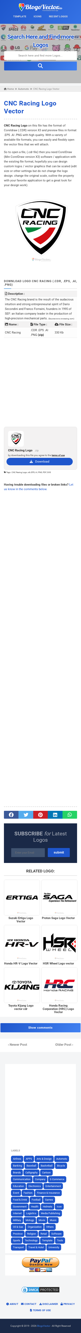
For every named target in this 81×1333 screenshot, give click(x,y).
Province (18, 1233)
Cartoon (46, 1172)
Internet (17, 1213)
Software (56, 1233)
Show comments (40, 1027)
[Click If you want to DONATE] (40, 1271)
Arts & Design (44, 1158)
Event (16, 1192)
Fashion (28, 1192)
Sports (16, 1240)
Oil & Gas (18, 1226)
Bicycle (61, 1165)
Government (20, 1206)
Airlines (17, 1158)
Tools (60, 1240)
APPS (29, 1158)
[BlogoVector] (40, 10)
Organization (35, 1226)
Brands (17, 1172)
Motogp (30, 1220)
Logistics (31, 1213)
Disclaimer (50, 1304)
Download (41, 461)
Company (40, 1179)
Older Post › (64, 1045)
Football (36, 1199)
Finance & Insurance (48, 1192)
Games (49, 1199)
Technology (31, 1240)
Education (18, 1186)
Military (17, 1220)
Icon (59, 1206)
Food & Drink (20, 1199)
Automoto (61, 1158)
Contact (30, 1304)
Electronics (35, 1186)
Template (47, 1240)
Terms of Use (41, 1310)
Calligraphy (31, 1172)
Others (50, 1226)
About (13, 1304)
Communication (21, 1179)
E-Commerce (57, 1179)
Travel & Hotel (36, 1247)
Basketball (46, 1165)
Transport (18, 1247)
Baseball (31, 1165)
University (53, 1247)
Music (53, 1220)
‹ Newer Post (17, 1045)
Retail (43, 1233)
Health (34, 1206)
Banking (17, 1165)
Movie (42, 1220)
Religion (31, 1233)
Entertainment (53, 1186)
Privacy (69, 1304)
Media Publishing (50, 1213)
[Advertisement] (40, 382)
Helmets (47, 1206)
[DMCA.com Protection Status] (40, 1292)
